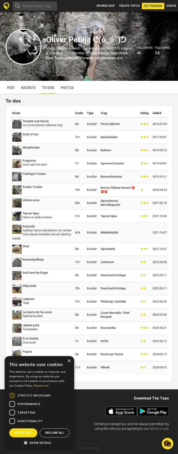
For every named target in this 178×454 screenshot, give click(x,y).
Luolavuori (107, 262)
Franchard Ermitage (113, 275)
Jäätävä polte (31, 325)
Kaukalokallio (109, 137)
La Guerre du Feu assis (37, 312)
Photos (67, 88)
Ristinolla (29, 226)
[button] (39, 442)
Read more (41, 385)
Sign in (171, 5)
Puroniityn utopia (93, 58)
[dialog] (39, 402)
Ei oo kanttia (30, 338)
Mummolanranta (111, 176)
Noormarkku (108, 328)
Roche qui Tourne (112, 354)
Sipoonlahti (108, 249)
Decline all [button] (54, 433)
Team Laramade (66, 58)
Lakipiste (28, 299)
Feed (11, 88)
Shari (26, 246)
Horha (104, 341)
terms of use (159, 428)
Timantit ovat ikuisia (36, 121)
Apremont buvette (112, 163)
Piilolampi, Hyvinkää (113, 301)
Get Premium (153, 6)
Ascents (28, 88)
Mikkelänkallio (109, 232)
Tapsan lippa (31, 213)
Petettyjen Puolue (34, 174)
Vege (111, 58)
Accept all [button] (23, 433)
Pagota (27, 351)
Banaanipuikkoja (33, 259)
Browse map (106, 5)
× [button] (69, 361)
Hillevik (105, 367)
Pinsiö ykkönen (110, 124)
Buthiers (106, 150)
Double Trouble (32, 187)
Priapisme (29, 160)
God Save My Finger (35, 272)
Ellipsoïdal (29, 286)
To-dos (48, 88)
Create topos (129, 5)
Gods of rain (30, 134)
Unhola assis (31, 200)
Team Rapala (99, 53)
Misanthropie (31, 147)
